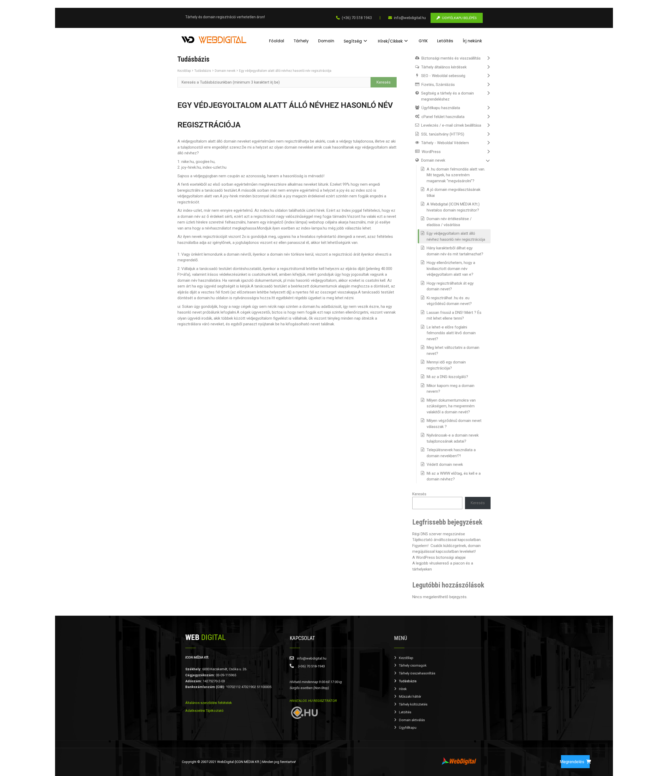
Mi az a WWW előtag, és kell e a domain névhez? (454, 476)
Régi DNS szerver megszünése (438, 534)
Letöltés (405, 712)
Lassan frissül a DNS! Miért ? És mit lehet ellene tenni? (454, 315)
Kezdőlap (184, 71)
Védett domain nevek (445, 464)
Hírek (403, 689)
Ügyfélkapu (407, 728)
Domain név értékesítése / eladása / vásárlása (449, 221)
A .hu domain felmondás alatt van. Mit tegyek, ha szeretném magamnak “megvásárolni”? (456, 175)
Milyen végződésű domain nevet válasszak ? (454, 423)
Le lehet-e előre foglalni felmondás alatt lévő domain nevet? (451, 333)
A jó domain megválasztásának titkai (453, 192)
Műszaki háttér (410, 696)
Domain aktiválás (412, 720)
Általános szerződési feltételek (208, 703)
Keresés (419, 494)
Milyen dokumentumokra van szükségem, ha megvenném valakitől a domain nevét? (451, 406)
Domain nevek (225, 71)
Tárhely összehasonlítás (417, 673)
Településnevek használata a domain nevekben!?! (451, 453)
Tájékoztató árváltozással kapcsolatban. (446, 539)
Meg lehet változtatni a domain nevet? (453, 350)
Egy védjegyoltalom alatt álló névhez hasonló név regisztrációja (285, 71)
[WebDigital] (214, 39)
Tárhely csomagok (413, 665)
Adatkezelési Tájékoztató (204, 711)
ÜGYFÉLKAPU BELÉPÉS (459, 18)
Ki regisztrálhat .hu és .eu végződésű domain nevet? (449, 301)
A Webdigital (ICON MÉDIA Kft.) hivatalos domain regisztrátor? (453, 207)
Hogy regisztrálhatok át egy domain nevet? (450, 286)
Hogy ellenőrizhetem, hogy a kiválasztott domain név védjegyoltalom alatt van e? (451, 268)
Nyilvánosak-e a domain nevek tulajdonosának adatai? (453, 438)
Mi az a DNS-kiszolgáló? (447, 376)
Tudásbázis (202, 71)
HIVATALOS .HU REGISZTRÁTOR (313, 701)
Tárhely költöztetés (413, 704)
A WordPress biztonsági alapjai (439, 557)
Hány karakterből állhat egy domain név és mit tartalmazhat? (455, 251)
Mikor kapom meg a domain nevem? (450, 388)
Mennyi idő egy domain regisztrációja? (446, 365)
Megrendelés (572, 761)
